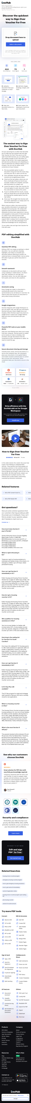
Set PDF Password (24, 1000)
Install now (15, 420)
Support (18, 1042)
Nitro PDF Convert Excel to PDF (13, 492)
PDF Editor (5, 1030)
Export (21, 1010)
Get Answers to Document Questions (9, 1010)
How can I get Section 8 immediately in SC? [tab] (10, 572)
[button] (15, 438)
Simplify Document (8, 999)
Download (22, 1013)
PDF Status (22, 974)
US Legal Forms (6, 1062)
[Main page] (6, 3)
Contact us (5, 522)
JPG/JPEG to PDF (9, 930)
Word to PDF (8, 920)
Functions (4, 1044)
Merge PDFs (22, 938)
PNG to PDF (8, 926)
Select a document (15, 44)
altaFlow (4, 1066)
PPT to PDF (8, 933)
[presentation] (15, 42)
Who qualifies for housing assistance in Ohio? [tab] (10, 620)
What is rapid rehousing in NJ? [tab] (10, 554)
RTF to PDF (8, 943)
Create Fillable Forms (23, 982)
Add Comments (23, 961)
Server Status (5, 1036)
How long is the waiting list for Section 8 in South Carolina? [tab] (11, 639)
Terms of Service (21, 1032)
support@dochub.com (7, 1078)
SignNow (4, 1064)
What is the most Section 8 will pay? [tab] (11, 728)
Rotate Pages (22, 942)
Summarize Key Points (9, 1004)
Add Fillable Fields (22, 927)
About (17, 1030)
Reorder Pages (23, 945)
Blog (3, 1056)
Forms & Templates (7, 1032)
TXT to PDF (8, 923)
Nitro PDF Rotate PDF (11, 499)
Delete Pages (22, 949)
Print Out (21, 1017)
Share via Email (23, 968)
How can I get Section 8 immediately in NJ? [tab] (10, 664)
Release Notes (20, 1044)
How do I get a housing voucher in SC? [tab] (9, 596)
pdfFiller (4, 1060)
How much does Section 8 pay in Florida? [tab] (10, 530)
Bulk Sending (8, 981)
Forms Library (6, 1040)
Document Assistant (8, 994)
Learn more (15, 833)
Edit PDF (21, 920)
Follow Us (5, 1084)
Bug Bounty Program (22, 1046)
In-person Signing (10, 972)
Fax (20, 971)
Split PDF (21, 935)
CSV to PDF (8, 937)
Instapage (4, 1068)
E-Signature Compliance (19, 1039)
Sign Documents (6, 1034)
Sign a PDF (8, 959)
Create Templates (24, 978)
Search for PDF (23, 1007)
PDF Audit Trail (23, 993)
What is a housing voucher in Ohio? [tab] (11, 705)
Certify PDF (22, 996)
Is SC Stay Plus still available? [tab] (8, 688)
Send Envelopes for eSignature (9, 968)
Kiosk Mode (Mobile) (8, 977)
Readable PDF (23, 1003)
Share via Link (23, 964)
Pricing (4, 1038)
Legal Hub (19, 1036)
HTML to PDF (8, 940)
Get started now (15, 858)
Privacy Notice (20, 1034)
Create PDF (22, 923)
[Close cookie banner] (28, 1095)
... (20, 1095)
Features (4, 1042)
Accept (15, 1098)
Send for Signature (7, 963)
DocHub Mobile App (7, 1058)
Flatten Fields (23, 932)
